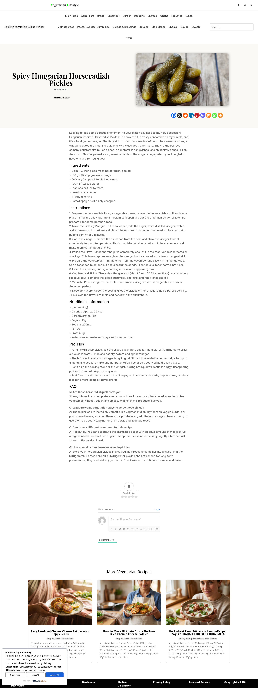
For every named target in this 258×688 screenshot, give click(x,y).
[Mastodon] (202, 115)
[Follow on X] (244, 5)
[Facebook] (173, 115)
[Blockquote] (137, 529)
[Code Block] (141, 529)
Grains (164, 16)
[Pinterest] (197, 115)
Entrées (152, 16)
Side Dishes (158, 27)
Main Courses (65, 27)
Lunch (189, 16)
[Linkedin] (191, 115)
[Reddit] (185, 115)
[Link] (145, 529)
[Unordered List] (132, 529)
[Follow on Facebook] (238, 5)
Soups (184, 27)
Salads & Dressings (124, 27)
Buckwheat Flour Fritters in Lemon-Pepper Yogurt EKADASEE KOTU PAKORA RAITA (198, 632)
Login (157, 509)
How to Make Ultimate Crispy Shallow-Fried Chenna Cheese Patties (129, 632)
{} (149, 529)
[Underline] (120, 529)
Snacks (173, 27)
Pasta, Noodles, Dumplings (93, 27)
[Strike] (124, 529)
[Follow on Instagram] (251, 5)
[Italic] (116, 529)
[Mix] (208, 115)
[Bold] (111, 529)
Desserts (139, 16)
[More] (220, 115)
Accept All (54, 675)
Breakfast (114, 16)
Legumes (176, 16)
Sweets (196, 27)
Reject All (35, 675)
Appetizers (87, 16)
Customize (15, 675)
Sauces (143, 27)
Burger (127, 16)
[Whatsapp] (214, 115)
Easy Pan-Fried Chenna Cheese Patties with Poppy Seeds (60, 632)
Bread (101, 16)
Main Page (71, 16)
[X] (179, 115)
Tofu (129, 38)
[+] (153, 529)
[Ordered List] (128, 529)
